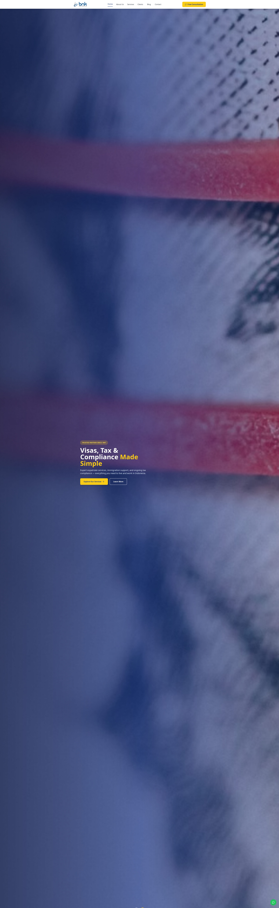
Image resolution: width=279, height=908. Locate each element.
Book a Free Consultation (95, 478)
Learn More (123, 478)
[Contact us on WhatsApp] (273, 902)
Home (110, 4)
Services (130, 4)
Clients (140, 4)
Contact (158, 4)
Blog (149, 4)
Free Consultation (195, 4)
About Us (120, 4)
